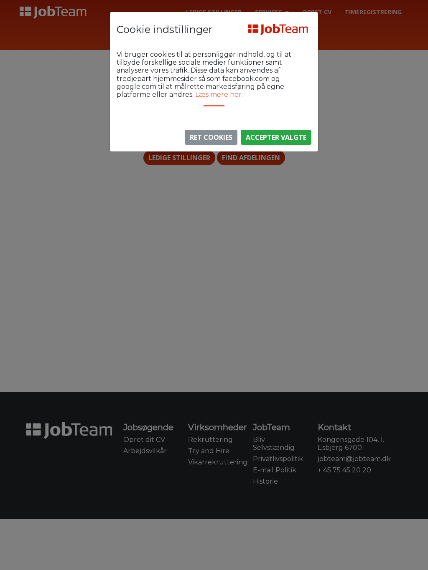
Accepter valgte (276, 137)
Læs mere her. (219, 94)
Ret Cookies (211, 137)
